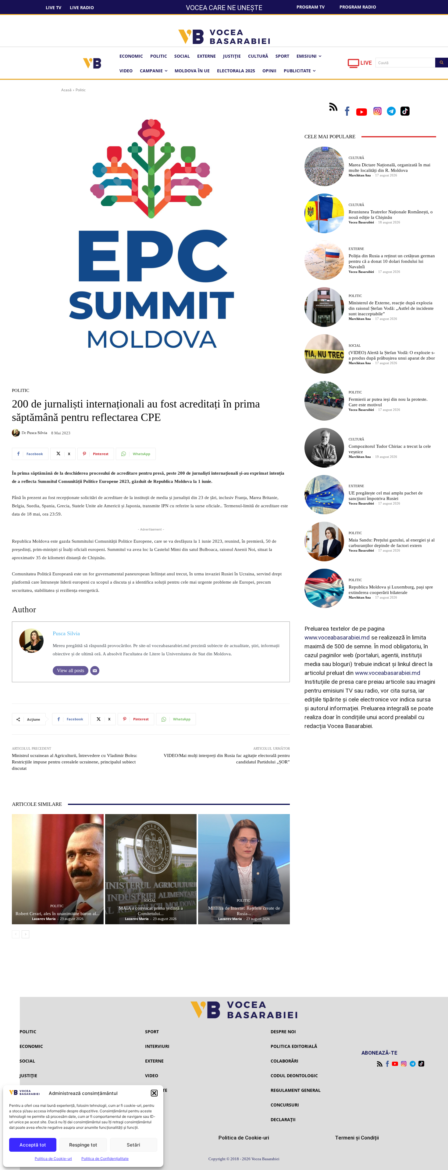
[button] (154, 1093)
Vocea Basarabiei (361, 222)
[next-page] (25, 934)
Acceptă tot (33, 1145)
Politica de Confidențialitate (105, 1158)
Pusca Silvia (37, 433)
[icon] (353, 65)
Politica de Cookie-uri (53, 1158)
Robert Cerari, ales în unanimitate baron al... (58, 913)
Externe (356, 249)
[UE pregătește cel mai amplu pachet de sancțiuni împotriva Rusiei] (324, 495)
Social (150, 900)
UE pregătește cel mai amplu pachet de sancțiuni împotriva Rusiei (386, 496)
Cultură (356, 158)
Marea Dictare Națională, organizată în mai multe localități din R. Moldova (389, 167)
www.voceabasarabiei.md (337, 637)
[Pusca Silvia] (17, 433)
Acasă (66, 89)
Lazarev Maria (44, 918)
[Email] (94, 670)
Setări (133, 1145)
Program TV (311, 7)
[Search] (441, 62)
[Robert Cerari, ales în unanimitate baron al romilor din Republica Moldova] (58, 869)
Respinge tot (83, 1145)
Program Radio (358, 7)
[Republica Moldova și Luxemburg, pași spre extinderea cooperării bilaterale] (324, 588)
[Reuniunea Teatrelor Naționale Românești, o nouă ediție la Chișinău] (324, 213)
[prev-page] (16, 934)
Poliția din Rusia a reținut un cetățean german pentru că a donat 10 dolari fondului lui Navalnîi (392, 261)
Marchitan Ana (360, 175)
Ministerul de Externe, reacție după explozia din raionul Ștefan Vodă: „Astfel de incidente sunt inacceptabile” (391, 308)
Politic (81, 89)
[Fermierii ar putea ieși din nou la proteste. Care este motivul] (324, 401)
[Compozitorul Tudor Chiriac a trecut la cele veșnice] (324, 448)
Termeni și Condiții (357, 1138)
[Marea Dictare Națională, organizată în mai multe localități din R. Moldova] (324, 166)
